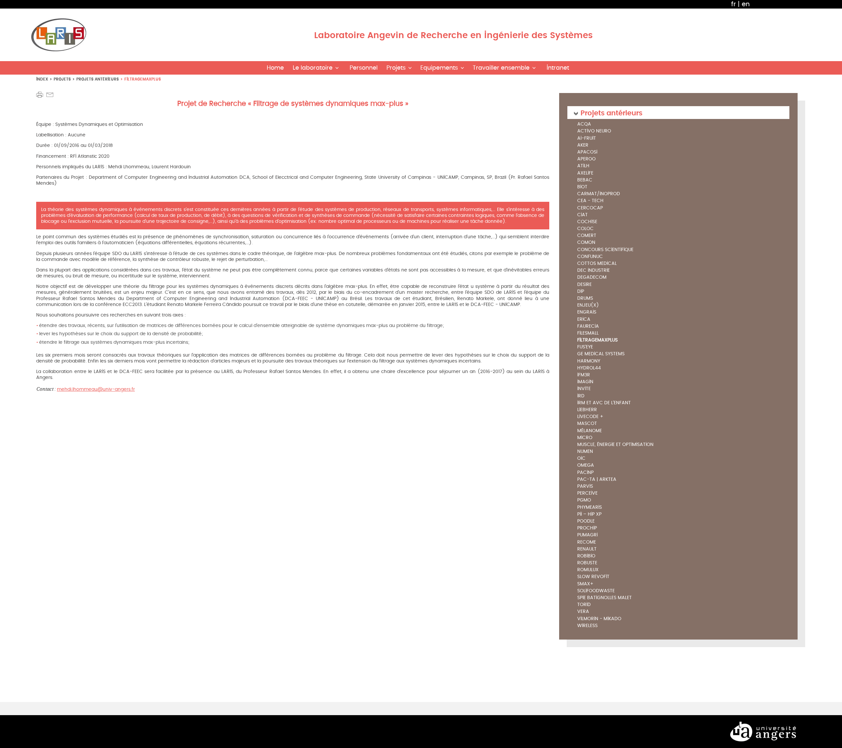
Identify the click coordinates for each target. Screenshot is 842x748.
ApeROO (586, 159)
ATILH (583, 166)
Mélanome (589, 431)
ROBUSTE (587, 563)
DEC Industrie (593, 271)
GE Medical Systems (601, 354)
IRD (580, 396)
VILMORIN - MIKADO (599, 619)
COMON (586, 243)
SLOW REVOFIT (593, 577)
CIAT (582, 215)
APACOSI (587, 152)
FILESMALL (588, 333)
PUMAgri (587, 535)
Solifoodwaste (596, 591)
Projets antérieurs (97, 79)
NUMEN (585, 452)
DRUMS (585, 298)
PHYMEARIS (589, 507)
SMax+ (585, 584)
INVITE (584, 389)
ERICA (583, 319)
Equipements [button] (439, 67)
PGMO (584, 500)
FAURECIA (588, 326)
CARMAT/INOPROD (598, 194)
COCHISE (587, 222)
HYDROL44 (589, 368)
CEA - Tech (590, 201)
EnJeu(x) (588, 305)
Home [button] (275, 67)
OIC (581, 459)
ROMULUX (588, 570)
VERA (583, 612)
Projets (62, 79)
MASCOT (587, 424)
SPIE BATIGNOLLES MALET (604, 598)
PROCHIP (587, 528)
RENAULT (587, 549)
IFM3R (583, 375)
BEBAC (584, 180)
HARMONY (588, 361)
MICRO (584, 438)
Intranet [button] (558, 67)
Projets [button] (396, 67)
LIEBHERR (587, 410)
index (42, 79)
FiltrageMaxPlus (597, 340)
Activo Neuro (594, 131)
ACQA (584, 124)
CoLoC (585, 229)
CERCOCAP (590, 208)
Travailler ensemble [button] (501, 67)
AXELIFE (585, 173)
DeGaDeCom (592, 277)
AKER (582, 145)
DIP (580, 292)
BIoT (582, 187)
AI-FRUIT (586, 138)
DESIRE (584, 285)
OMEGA (585, 465)
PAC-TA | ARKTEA (596, 480)
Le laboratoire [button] (313, 67)
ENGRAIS (586, 312)
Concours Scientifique (605, 250)
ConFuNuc (590, 257)
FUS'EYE (585, 347)
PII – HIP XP (589, 514)
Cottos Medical (597, 264)
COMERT (586, 236)
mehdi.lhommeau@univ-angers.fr (96, 389)
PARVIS (585, 486)
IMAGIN (585, 382)
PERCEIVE (587, 493)
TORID (584, 605)
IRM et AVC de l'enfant (604, 403)
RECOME (586, 542)
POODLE (586, 521)
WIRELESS (587, 626)
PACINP (585, 473)
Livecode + (590, 417)
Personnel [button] (364, 67)
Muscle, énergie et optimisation (615, 445)
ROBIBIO (586, 556)
